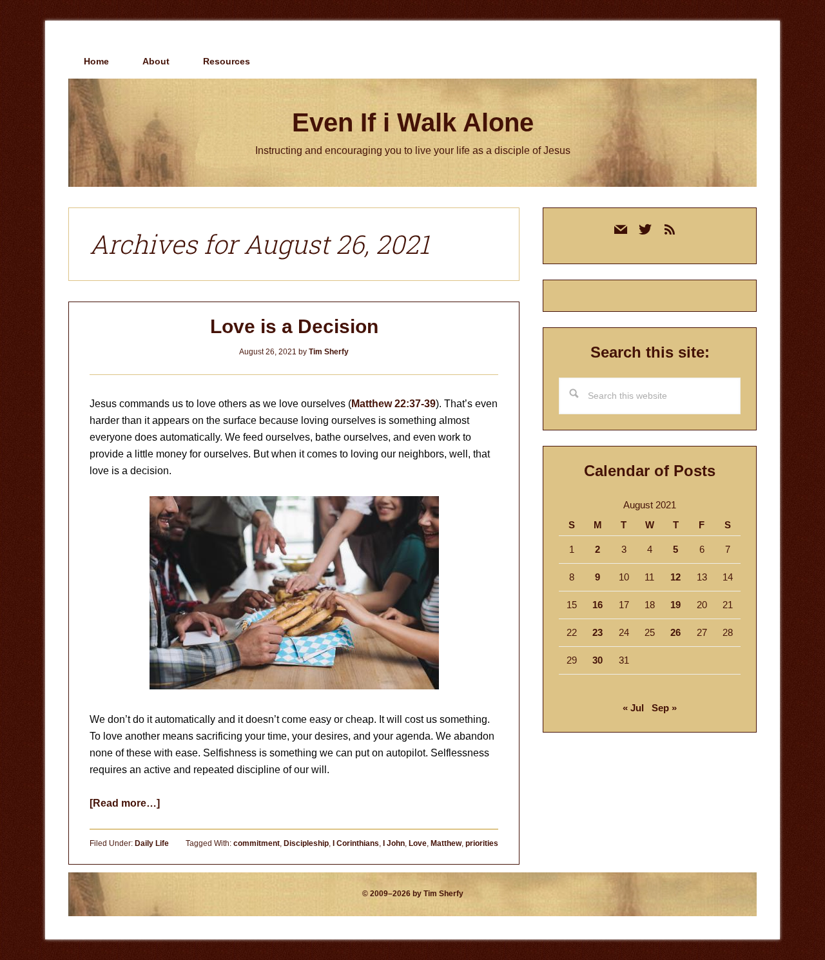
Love (418, 843)
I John (394, 843)
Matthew (446, 843)
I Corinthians (356, 843)
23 (597, 632)
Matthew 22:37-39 (393, 403)
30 (597, 660)
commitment (256, 843)
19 (675, 604)
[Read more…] (125, 803)
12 (675, 576)
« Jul (633, 707)
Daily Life (152, 843)
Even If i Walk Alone (413, 122)
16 (597, 604)
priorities (481, 843)
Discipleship (306, 843)
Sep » (664, 707)
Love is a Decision (294, 326)
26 (675, 632)
